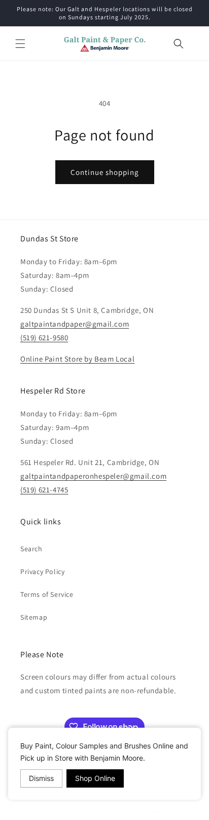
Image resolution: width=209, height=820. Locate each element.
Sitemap (33, 617)
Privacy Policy (42, 571)
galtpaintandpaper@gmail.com (74, 324)
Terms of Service (47, 594)
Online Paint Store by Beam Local (77, 359)
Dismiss (41, 778)
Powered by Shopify (145, 811)
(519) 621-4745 (44, 489)
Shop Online (95, 778)
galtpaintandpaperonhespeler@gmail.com (93, 476)
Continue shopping (105, 172)
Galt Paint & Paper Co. (88, 811)
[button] (20, 43)
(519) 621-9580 (44, 337)
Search (31, 548)
